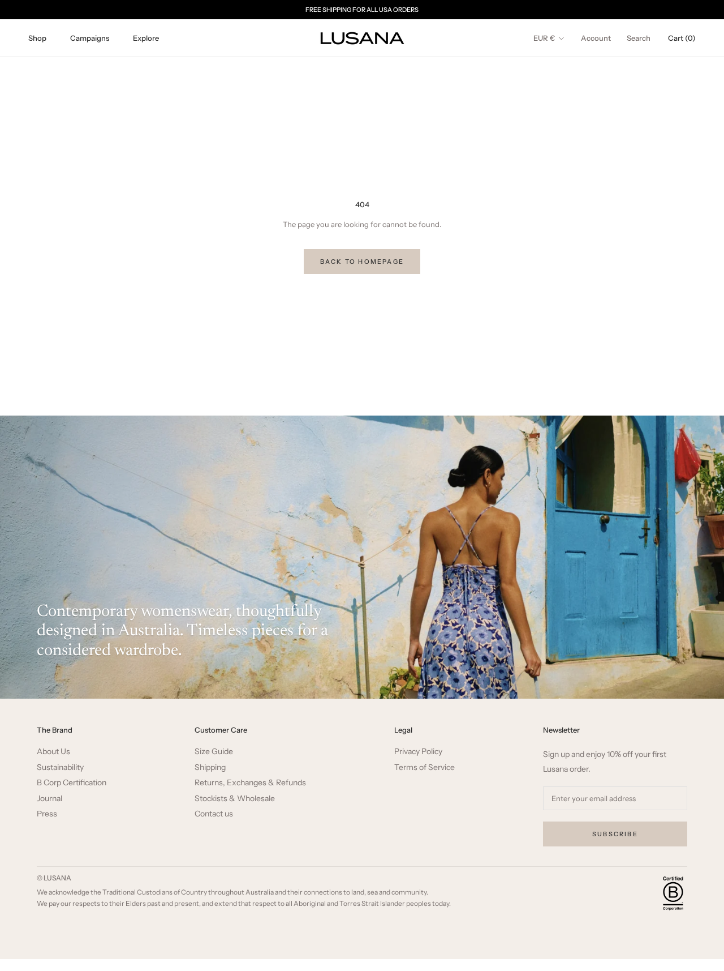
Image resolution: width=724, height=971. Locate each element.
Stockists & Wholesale (235, 798)
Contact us (214, 814)
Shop (37, 37)
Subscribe (615, 834)
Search (638, 37)
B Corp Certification (71, 782)
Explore (146, 37)
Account (596, 37)
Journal (49, 798)
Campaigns (89, 37)
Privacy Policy (418, 751)
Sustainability (60, 767)
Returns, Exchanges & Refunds (250, 782)
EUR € (544, 37)
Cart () (682, 37)
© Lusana (54, 878)
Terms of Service (424, 767)
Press (47, 814)
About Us (53, 751)
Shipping (210, 767)
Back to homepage (362, 262)
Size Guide (214, 751)
